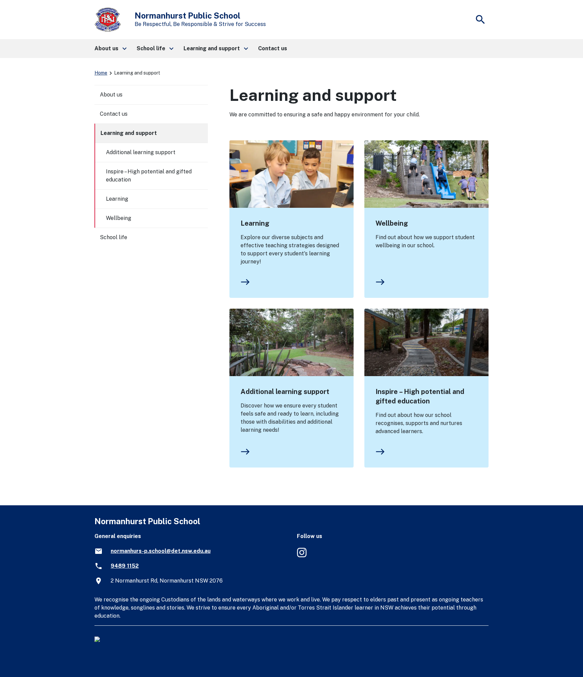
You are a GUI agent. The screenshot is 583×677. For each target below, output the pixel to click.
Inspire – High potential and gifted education (420, 396)
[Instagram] (302, 556)
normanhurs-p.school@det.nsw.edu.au (161, 551)
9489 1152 (125, 566)
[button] (110, 48)
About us (111, 94)
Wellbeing (392, 223)
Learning (255, 223)
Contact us (114, 114)
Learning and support (129, 133)
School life (113, 237)
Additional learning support (285, 392)
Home (100, 73)
